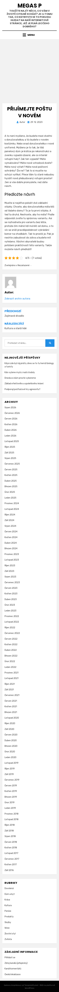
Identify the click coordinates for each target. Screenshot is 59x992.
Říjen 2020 (10, 723)
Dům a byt (10, 894)
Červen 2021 (11, 701)
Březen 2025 (11, 486)
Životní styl (10, 933)
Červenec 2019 (12, 780)
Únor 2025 (10, 492)
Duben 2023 (11, 599)
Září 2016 (9, 870)
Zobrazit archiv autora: (18, 298)
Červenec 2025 (12, 464)
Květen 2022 (11, 644)
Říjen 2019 (10, 768)
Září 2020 (9, 729)
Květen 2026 (11, 424)
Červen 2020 (11, 734)
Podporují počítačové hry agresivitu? (22, 389)
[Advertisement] (29, 70)
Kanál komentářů (13, 968)
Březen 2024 (11, 548)
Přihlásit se (10, 957)
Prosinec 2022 (12, 616)
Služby (8, 922)
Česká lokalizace (13, 974)
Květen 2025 (11, 475)
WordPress (29, 988)
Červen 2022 (11, 639)
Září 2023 (9, 571)
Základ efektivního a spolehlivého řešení (24, 383)
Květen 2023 (11, 593)
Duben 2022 (11, 650)
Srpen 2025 (10, 458)
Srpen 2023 (10, 576)
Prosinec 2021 (11, 672)
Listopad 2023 (12, 560)
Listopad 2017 (11, 853)
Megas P (30, 6)
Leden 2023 (10, 610)
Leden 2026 (10, 435)
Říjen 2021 (10, 684)
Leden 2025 (10, 498)
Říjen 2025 (10, 447)
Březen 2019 (11, 797)
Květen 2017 (11, 864)
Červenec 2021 (12, 695)
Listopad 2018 (11, 819)
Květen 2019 (11, 791)
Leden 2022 (10, 667)
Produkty (9, 916)
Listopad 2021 (11, 678)
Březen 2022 (11, 656)
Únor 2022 (10, 661)
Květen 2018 (11, 847)
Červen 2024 (11, 531)
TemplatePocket (31, 985)
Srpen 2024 (10, 526)
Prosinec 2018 (11, 814)
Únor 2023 (10, 605)
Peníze (8, 911)
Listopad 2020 (12, 718)
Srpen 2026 (10, 407)
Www (7, 928)
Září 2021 (9, 689)
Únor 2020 (10, 751)
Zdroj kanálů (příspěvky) (16, 963)
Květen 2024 (11, 537)
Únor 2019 (10, 802)
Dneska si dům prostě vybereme (20, 378)
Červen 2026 (11, 418)
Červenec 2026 (12, 413)
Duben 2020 (11, 740)
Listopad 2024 (12, 509)
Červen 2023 (11, 588)
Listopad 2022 (12, 622)
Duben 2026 (11, 430)
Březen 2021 (11, 712)
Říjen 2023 (10, 565)
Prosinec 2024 (12, 503)
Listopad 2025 (12, 441)
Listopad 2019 (11, 763)
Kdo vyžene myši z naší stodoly (20, 372)
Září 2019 (9, 774)
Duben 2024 (11, 543)
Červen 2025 (11, 469)
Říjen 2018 (10, 825)
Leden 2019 (10, 808)
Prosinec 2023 (12, 554)
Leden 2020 (10, 757)
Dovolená (9, 888)
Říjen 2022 (10, 627)
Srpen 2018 (10, 836)
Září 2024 (9, 520)
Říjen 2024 (10, 514)
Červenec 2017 (12, 859)
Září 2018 (9, 830)
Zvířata (8, 939)
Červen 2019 (11, 785)
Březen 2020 (11, 746)
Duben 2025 (11, 481)
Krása (7, 899)
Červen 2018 (11, 842)
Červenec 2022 (12, 633)
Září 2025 (9, 452)
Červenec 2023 (12, 582)
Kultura (8, 905)
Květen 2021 (11, 706)
